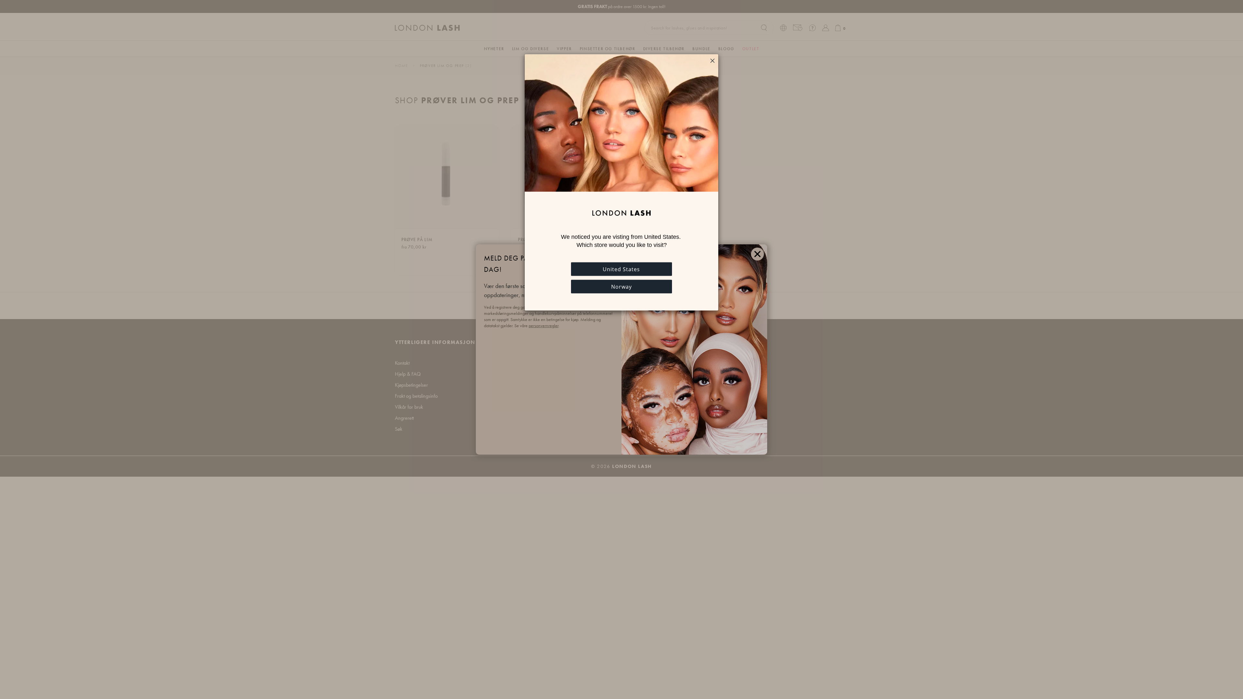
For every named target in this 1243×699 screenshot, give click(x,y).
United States (621, 269)
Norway (621, 286)
